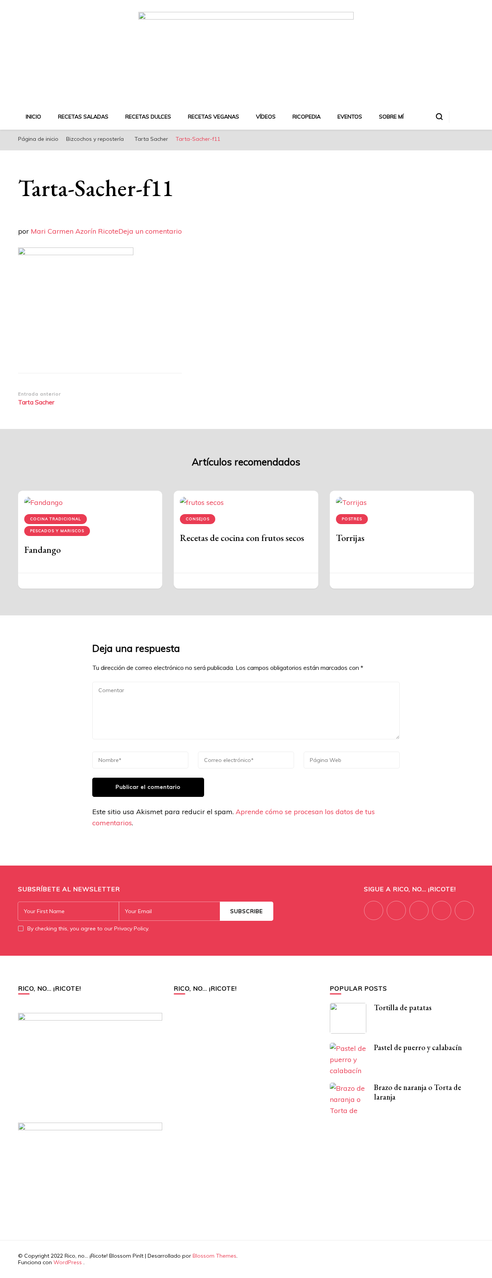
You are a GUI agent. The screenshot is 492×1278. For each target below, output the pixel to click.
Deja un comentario (150, 231)
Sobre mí (391, 116)
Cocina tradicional (55, 518)
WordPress (67, 1262)
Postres (352, 518)
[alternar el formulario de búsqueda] (439, 116)
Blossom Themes (214, 1255)
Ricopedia (307, 116)
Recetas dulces (148, 116)
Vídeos (266, 116)
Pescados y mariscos (57, 530)
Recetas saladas (83, 116)
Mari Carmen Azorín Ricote (74, 231)
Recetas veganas (213, 116)
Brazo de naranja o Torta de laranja (417, 1092)
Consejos (197, 518)
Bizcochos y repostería (95, 138)
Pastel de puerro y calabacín (418, 1047)
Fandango (42, 550)
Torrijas (350, 538)
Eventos (349, 116)
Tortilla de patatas (403, 1008)
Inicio (33, 116)
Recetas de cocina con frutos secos (242, 538)
